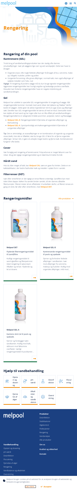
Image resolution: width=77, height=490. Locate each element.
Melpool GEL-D (14, 120)
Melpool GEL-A (14, 125)
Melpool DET (46, 187)
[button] (66, 3)
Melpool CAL (34, 165)
